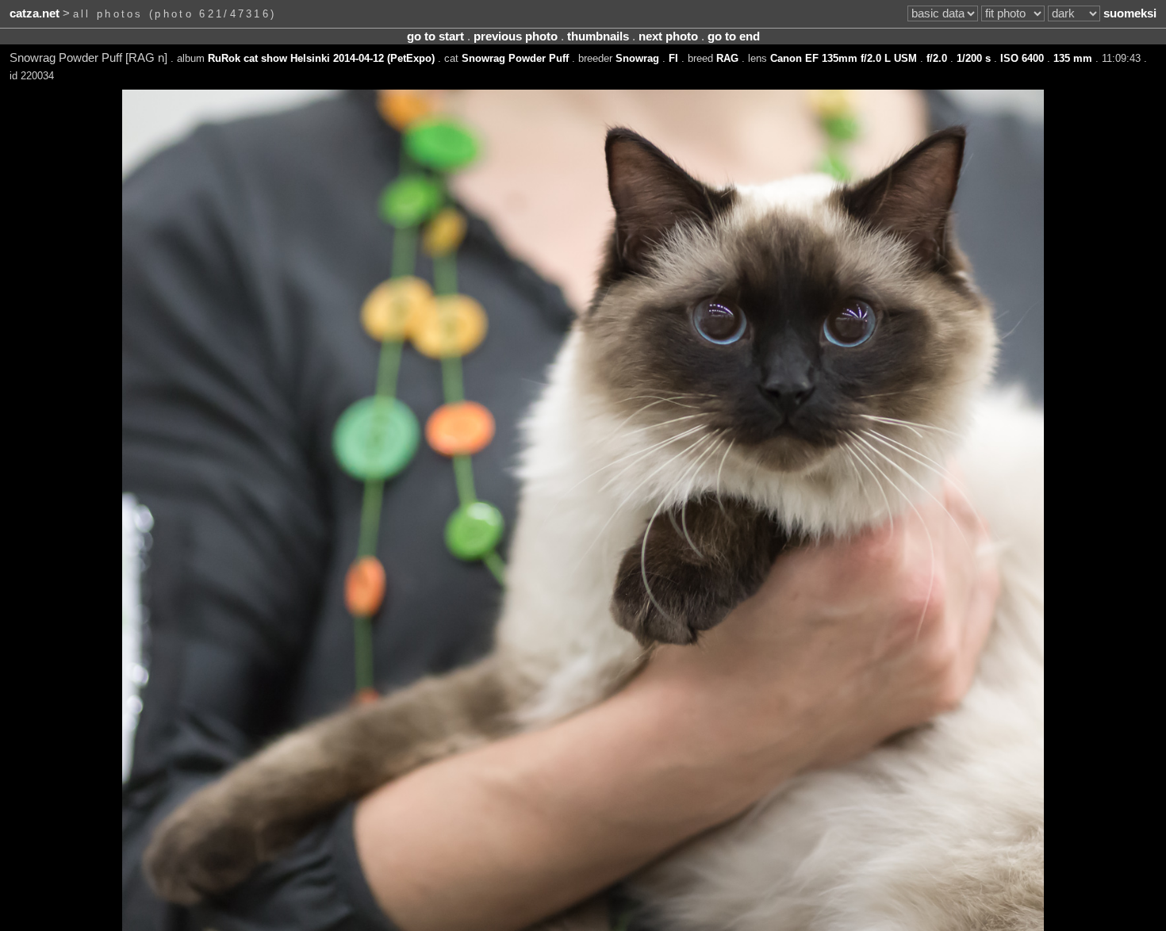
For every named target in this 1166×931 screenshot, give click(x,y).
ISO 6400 (1022, 58)
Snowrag (637, 58)
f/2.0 (936, 58)
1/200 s (974, 58)
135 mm (1072, 58)
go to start (435, 36)
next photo (668, 36)
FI (673, 58)
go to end (734, 36)
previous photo (516, 36)
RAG (727, 58)
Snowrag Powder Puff (515, 58)
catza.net (34, 13)
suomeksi (1129, 13)
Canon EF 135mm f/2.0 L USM (843, 58)
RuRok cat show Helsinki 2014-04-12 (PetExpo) (321, 58)
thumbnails (598, 36)
